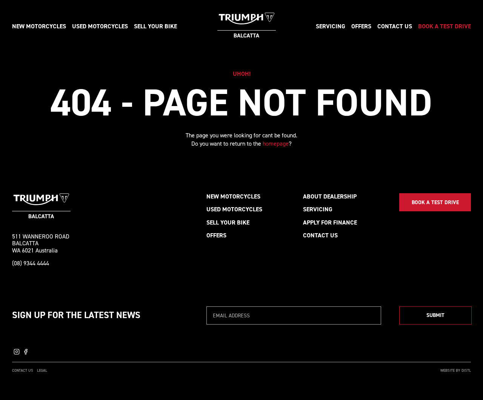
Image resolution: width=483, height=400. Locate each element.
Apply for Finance (330, 222)
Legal (42, 370)
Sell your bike (155, 26)
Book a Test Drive (444, 26)
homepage (276, 144)
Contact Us (394, 26)
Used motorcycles (100, 26)
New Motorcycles (233, 196)
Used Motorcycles (234, 209)
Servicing (330, 26)
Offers (361, 26)
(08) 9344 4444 (30, 263)
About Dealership (330, 196)
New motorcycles (39, 26)
